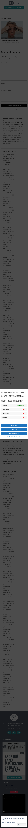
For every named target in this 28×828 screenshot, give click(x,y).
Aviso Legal (18, 436)
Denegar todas (14, 429)
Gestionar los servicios (14, 421)
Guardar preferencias (14, 433)
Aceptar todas (14, 425)
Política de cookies (11, 436)
